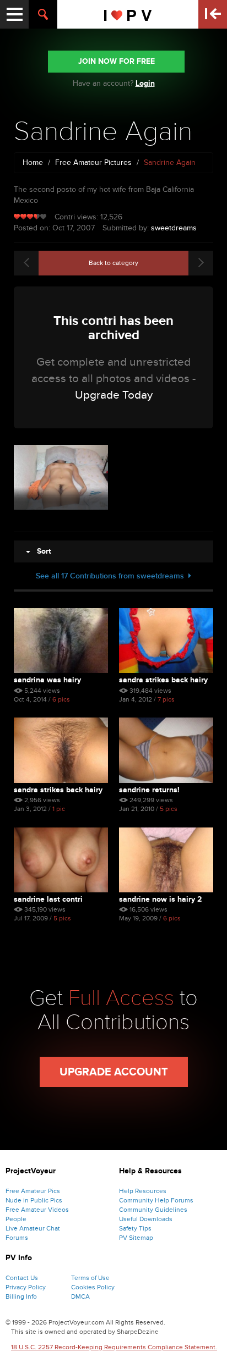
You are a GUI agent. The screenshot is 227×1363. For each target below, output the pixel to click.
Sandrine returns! (149, 790)
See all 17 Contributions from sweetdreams (112, 576)
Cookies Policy (93, 1287)
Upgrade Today (114, 395)
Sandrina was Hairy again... (47, 680)
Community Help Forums (156, 1200)
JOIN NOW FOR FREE (116, 61)
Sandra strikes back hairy (163, 680)
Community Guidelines (153, 1209)
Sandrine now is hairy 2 (160, 899)
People (16, 1219)
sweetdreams (174, 228)
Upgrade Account (114, 1072)
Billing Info (21, 1296)
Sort (40, 551)
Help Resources (142, 1191)
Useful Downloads (145, 1219)
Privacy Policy (26, 1287)
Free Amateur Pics (33, 1191)
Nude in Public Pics (34, 1200)
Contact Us (22, 1278)
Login (145, 83)
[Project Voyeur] (128, 14)
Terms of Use (90, 1278)
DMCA (80, 1296)
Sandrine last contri (48, 899)
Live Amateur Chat (33, 1228)
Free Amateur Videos (37, 1209)
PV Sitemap (136, 1237)
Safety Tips (135, 1228)
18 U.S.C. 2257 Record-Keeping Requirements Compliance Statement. (114, 1347)
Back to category (113, 263)
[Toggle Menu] (14, 14)
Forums (17, 1237)
